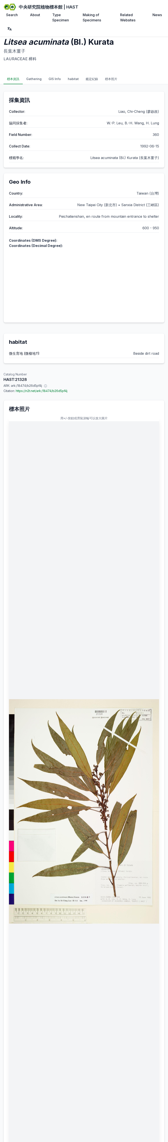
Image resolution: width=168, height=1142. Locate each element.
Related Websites (127, 17)
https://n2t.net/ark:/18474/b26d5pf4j (41, 391)
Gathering (34, 79)
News (157, 15)
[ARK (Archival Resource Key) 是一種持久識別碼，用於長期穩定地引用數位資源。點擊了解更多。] (45, 386)
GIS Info (55, 79)
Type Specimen (60, 17)
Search (12, 15)
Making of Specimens (92, 17)
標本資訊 (13, 79)
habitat (73, 79)
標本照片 (111, 79)
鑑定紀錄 (92, 79)
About (35, 15)
